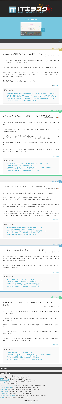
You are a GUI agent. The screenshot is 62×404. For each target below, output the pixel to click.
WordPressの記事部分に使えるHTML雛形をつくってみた (25, 54)
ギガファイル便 (4, 380)
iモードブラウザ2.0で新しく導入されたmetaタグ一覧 (20, 229)
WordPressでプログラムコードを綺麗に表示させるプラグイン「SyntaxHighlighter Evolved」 (32, 96)
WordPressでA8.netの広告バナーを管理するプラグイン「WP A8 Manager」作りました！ (30, 98)
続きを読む (56, 85)
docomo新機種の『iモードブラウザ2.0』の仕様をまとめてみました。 (25, 227)
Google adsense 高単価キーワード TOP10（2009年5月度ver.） (24, 283)
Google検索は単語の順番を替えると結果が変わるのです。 (22, 234)
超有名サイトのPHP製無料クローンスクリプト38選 (20, 169)
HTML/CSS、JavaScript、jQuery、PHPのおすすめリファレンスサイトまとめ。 (28, 163)
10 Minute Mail (4, 393)
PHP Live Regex (5, 391)
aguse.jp (2, 382)
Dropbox (2, 376)
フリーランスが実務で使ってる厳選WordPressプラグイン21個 (23, 170)
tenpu (1, 378)
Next (43, 30)
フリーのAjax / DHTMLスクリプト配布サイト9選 (19, 165)
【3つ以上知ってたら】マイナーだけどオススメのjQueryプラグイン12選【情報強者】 (29, 167)
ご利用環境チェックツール (8, 395)
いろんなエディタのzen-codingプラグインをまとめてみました (27, 116)
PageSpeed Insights (6, 387)
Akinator (2, 397)
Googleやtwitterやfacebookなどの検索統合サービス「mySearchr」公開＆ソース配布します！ (32, 93)
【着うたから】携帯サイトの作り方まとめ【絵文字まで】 (25, 186)
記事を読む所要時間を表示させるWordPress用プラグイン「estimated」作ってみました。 (30, 95)
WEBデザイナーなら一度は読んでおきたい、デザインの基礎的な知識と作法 (26, 231)
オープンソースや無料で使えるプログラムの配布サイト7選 (22, 356)
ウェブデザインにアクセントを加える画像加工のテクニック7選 (23, 232)
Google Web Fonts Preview (8, 385)
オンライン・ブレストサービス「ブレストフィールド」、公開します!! (25, 359)
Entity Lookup (4, 389)
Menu (59, 41)
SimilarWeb (3, 383)
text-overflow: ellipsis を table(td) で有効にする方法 (21, 100)
